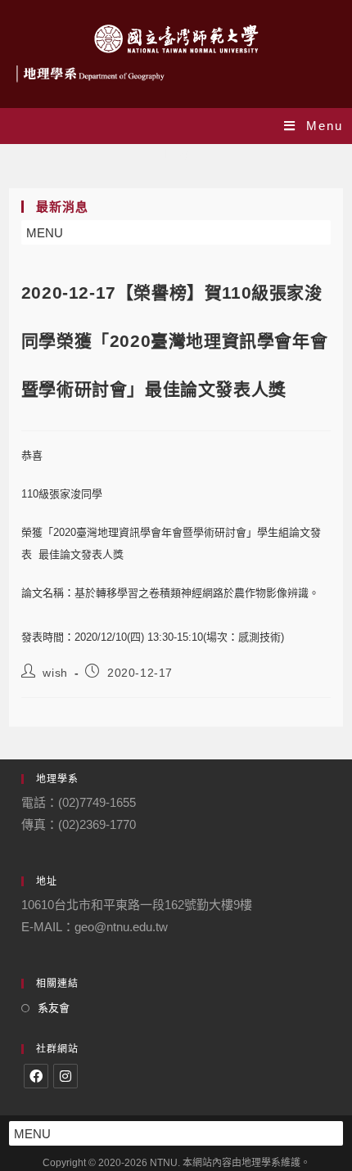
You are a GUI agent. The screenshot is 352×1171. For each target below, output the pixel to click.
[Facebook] (36, 1076)
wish (55, 672)
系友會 (54, 1008)
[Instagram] (65, 1076)
